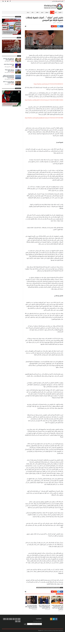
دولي (7, 618)
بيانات (19, 621)
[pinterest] (52, 26)
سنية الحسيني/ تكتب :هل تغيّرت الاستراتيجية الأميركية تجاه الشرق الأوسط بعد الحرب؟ (8, 76)
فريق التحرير (12, 61)
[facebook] (61, 26)
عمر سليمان (42, 587)
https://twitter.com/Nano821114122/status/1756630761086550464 (43, 100)
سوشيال (10, 618)
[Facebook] (10, 1)
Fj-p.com (39, 630)
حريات (16, 621)
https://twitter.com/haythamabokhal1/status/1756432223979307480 (44, 118)
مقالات (4, 618)
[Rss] (5, 1)
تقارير (54, 22)
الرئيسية (19, 618)
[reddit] (55, 26)
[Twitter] (8, 1)
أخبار (16, 618)
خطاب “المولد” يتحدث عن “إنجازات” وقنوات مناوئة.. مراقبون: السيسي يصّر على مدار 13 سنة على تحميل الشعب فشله (12, 47)
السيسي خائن (57, 587)
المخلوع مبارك (52, 587)
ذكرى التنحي (47, 587)
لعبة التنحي (38, 587)
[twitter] (58, 26)
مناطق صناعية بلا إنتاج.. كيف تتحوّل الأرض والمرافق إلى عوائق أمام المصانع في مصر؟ (31, 606)
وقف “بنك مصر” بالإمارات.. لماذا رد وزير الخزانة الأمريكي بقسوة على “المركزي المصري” (44, 606)
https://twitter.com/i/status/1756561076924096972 (48, 84)
